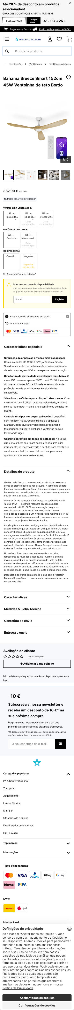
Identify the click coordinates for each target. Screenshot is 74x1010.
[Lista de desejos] (59, 39)
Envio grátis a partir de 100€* (55, 29)
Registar (59, 299)
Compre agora (33, 20)
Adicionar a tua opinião (38, 663)
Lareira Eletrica (12, 803)
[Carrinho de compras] (69, 39)
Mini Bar (8, 810)
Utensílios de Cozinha (15, 818)
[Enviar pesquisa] (7, 51)
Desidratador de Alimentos (18, 825)
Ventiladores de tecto (60, 64)
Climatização (15, 64)
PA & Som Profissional (15, 780)
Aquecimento (10, 795)
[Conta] (50, 39)
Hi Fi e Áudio (10, 832)
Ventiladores (35, 64)
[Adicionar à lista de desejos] (68, 77)
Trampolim (9, 788)
